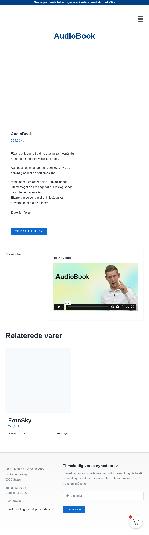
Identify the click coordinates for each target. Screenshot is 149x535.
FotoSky (19, 420)
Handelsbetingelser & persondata (27, 509)
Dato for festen (22, 212)
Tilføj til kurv (29, 231)
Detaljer (64, 433)
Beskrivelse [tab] (13, 254)
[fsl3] (26, 14)
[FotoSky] (38, 380)
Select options (18, 433)
